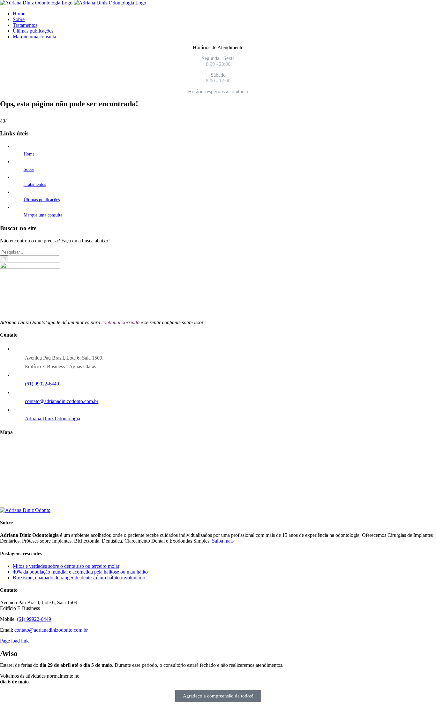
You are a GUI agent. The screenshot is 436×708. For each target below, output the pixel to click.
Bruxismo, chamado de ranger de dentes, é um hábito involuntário (79, 577)
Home (29, 154)
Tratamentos (35, 184)
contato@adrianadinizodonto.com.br (61, 401)
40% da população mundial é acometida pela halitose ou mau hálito (80, 572)
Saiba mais (223, 541)
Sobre (29, 169)
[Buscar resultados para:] (29, 252)
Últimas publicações (42, 199)
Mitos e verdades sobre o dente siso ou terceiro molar (66, 566)
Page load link (14, 640)
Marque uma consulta (43, 215)
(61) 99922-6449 (42, 383)
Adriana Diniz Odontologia (52, 418)
